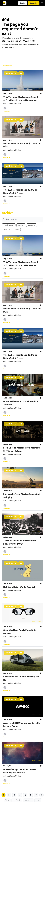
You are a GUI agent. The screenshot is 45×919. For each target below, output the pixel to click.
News (17, 229)
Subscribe (34, 3)
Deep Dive (31, 225)
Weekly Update (9, 225)
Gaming (20, 225)
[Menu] (41, 3)
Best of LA (7, 229)
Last (38, 800)
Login (22, 3)
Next (27, 800)
